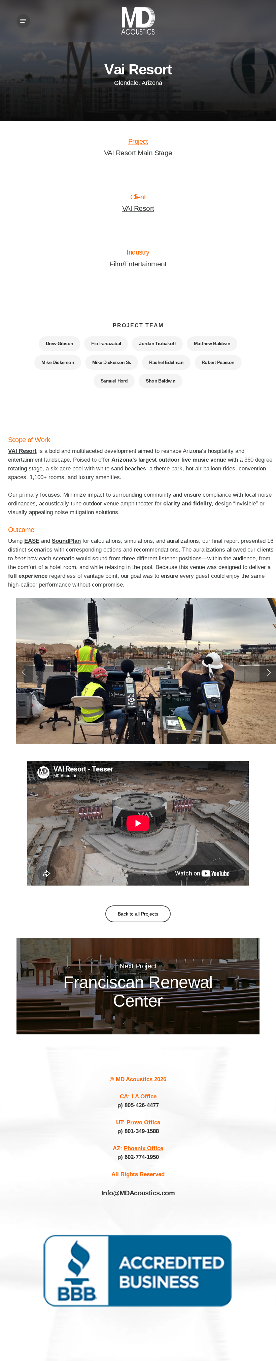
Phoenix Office (143, 1148)
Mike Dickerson (57, 362)
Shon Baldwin (160, 381)
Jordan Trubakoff (157, 343)
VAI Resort (138, 208)
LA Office (144, 1096)
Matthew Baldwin (212, 343)
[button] (23, 21)
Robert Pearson (218, 362)
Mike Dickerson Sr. (111, 362)
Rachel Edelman (166, 362)
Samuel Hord (114, 381)
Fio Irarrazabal (106, 343)
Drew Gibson (59, 343)
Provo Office (143, 1122)
